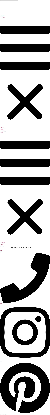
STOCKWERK (2, 15)
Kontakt (2, 245)
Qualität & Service (3, 130)
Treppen (2, 129)
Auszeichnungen (3, 17)
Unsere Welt (2, 16)
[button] (25, 73)
